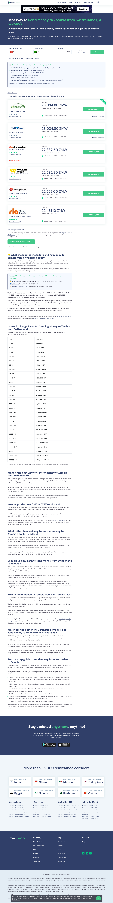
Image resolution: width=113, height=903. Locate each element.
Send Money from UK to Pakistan (41, 814)
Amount (60, 48)
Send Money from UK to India (40, 805)
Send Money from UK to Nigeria (41, 808)
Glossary (60, 845)
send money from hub (64, 316)
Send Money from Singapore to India (67, 814)
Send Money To (37, 842)
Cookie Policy (16, 900)
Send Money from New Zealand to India (68, 810)
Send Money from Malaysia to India (67, 816)
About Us (36, 857)
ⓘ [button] (19, 79)
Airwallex (14, 287)
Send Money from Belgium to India (42, 816)
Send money (61, 2)
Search (97, 52)
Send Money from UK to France (41, 810)
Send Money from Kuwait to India (90, 816)
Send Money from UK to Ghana (41, 812)
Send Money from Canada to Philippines (19, 816)
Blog (83, 842)
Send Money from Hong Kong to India (67, 812)
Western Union (23, 287)
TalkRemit (14, 284)
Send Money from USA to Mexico (17, 805)
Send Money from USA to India (16, 810)
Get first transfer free (98, 116)
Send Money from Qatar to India (90, 818)
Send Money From (38, 845)
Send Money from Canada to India (17, 814)
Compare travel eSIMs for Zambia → (21, 241)
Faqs (59, 849)
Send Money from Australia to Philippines (68, 805)
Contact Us (36, 861)
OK (98, 898)
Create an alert (89, 2)
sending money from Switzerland (43, 318)
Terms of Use (61, 853)
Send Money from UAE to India (90, 805)
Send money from (18, 58)
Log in (102, 2)
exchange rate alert (58, 520)
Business (78, 2)
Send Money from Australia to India (67, 808)
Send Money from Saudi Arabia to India (92, 810)
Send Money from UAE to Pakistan (90, 808)
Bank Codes (61, 842)
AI (82, 845)
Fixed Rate (80, 50)
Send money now (93, 109)
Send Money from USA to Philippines (18, 812)
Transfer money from (15, 48)
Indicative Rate (81, 53)
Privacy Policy (84, 898)
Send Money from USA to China (17, 808)
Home (9, 58)
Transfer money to (38, 48)
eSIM (70, 2)
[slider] (13, 114)
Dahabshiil (14, 281)
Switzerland (29, 58)
